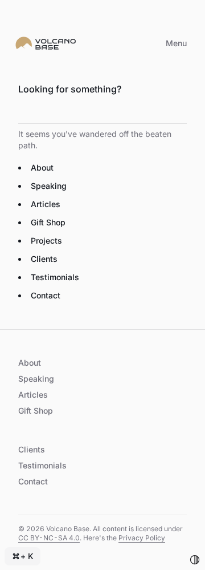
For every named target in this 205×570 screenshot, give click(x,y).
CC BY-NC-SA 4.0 (49, 537)
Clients (44, 259)
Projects (46, 240)
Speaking (49, 186)
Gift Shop (48, 222)
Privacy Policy (141, 537)
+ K (27, 556)
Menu (176, 43)
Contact (45, 295)
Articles (45, 204)
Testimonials (55, 277)
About (42, 167)
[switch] (194, 559)
